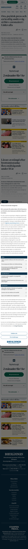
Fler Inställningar (14, 337)
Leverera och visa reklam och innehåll (10, 292)
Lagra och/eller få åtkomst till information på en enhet (12, 260)
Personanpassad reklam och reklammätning (11, 264)
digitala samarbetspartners (12, 223)
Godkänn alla (14, 333)
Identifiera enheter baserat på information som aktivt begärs (12, 281)
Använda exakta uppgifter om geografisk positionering (10, 277)
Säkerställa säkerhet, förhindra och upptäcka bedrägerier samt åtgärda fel (11, 289)
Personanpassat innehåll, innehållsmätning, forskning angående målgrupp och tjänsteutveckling (11, 268)
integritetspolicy (18, 326)
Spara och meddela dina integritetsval (10, 295)
